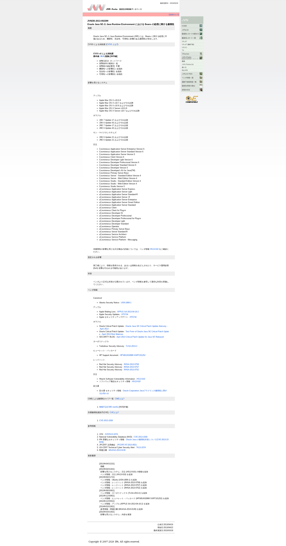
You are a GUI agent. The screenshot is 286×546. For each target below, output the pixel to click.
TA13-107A (141, 447)
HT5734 (124, 314)
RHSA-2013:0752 (131, 370)
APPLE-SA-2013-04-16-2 (128, 312)
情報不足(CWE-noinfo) (108, 407)
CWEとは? (119, 399)
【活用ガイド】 (173, 14)
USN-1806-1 (126, 302)
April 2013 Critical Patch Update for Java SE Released (140, 337)
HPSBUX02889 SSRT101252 (132, 355)
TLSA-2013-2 (131, 346)
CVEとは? (114, 412)
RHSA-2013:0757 (131, 367)
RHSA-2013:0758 (131, 364)
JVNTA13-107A (111, 434)
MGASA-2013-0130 (117, 450)
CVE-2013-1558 (106, 420)
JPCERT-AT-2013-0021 (127, 445)
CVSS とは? (112, 44)
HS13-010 (154, 249)
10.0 (102, 56)
